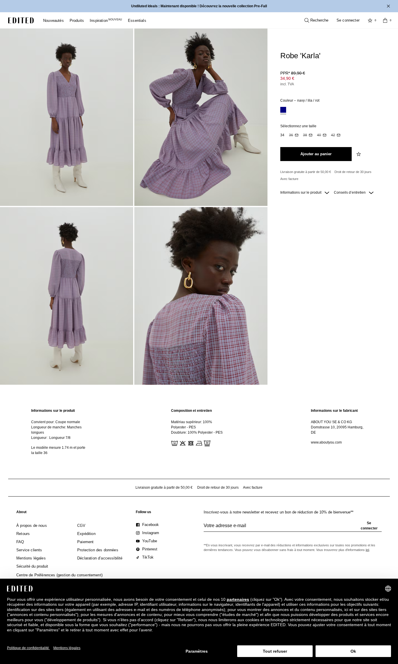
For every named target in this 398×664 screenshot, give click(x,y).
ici (367, 550)
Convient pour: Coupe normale (55, 422)
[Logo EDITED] (21, 20)
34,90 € (287, 78)
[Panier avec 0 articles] (385, 20)
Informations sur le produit (301, 192)
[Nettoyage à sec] (206, 443)
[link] (21, 513)
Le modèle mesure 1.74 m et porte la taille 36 (58, 450)
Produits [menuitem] (77, 20)
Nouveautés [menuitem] (53, 20)
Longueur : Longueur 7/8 (51, 438)
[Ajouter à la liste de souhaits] (359, 154)
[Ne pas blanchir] (182, 443)
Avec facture (289, 179)
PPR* (292, 73)
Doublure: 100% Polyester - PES (197, 432)
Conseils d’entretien (350, 192)
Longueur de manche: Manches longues (56, 430)
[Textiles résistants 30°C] (174, 443)
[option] (283, 110)
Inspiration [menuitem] (106, 20)
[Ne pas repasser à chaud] (198, 443)
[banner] (199, 6)
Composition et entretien (191, 410)
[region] (59, 431)
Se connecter (348, 20)
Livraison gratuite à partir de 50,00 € (305, 172)
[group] (293, 528)
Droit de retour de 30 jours (352, 172)
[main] (199, 431)
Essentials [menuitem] (137, 20)
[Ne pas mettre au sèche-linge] (190, 443)
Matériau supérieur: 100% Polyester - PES (191, 424)
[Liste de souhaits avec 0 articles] (370, 20)
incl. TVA (287, 84)
